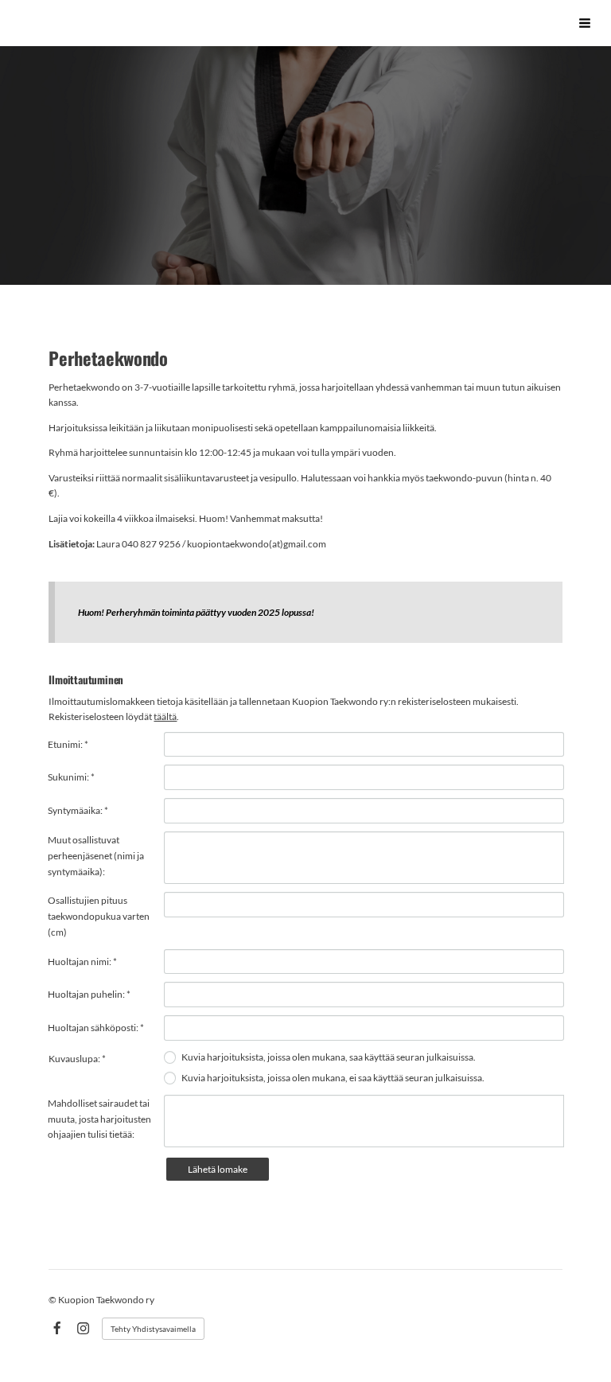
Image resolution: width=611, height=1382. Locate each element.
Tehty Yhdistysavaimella (153, 1328)
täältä (165, 716)
